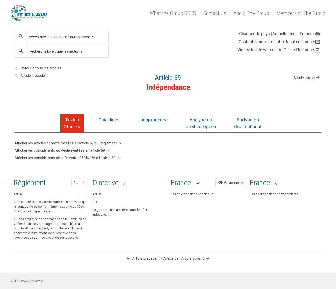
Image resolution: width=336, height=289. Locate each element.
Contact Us (214, 13)
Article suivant (307, 77)
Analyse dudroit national (247, 123)
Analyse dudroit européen (201, 123)
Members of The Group (300, 13)
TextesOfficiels (72, 123)
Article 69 (171, 258)
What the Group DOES (173, 13)
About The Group (251, 13)
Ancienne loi (231, 182)
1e (76, 183)
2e (84, 183)
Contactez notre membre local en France (279, 41)
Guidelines (109, 120)
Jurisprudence (153, 120)
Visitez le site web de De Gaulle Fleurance (278, 49)
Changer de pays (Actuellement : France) (279, 33)
